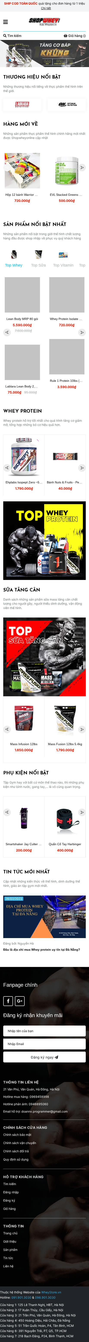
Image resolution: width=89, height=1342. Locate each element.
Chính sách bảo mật (17, 1134)
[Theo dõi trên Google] (20, 1001)
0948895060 (38, 1104)
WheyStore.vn (51, 1292)
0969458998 (39, 1096)
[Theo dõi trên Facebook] (8, 1001)
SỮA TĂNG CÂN (21, 590)
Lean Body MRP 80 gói (22, 319)
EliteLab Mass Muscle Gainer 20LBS (30, 744)
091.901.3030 (21, 1297)
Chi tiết (46, 8)
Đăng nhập (11, 1192)
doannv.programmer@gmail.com (44, 1111)
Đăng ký (9, 1200)
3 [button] (16, 60)
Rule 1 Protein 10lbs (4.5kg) (69, 380)
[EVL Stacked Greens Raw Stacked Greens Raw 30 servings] (67, 170)
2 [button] (13, 60)
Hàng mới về (20, 124)
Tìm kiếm (9, 1184)
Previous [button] (7, 167)
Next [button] (82, 167)
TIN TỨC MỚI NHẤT (26, 872)
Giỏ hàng (9, 1208)
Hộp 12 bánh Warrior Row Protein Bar (31, 194)
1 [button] (10, 60)
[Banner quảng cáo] (44, 540)
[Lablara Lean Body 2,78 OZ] (22, 362)
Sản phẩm (10, 1249)
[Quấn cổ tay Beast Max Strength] (23, 818)
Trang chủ (10, 1233)
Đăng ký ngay (43, 1057)
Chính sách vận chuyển (19, 1143)
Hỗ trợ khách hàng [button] (23, 1177)
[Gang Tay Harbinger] (64, 818)
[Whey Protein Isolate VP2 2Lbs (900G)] (67, 295)
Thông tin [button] (13, 1226)
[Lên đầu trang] (81, 1321)
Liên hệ (8, 1266)
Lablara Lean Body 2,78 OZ (24, 386)
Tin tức (8, 1258)
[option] (44, 53)
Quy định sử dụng (16, 1159)
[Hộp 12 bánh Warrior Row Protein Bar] (22, 170)
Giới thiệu (9, 1241)
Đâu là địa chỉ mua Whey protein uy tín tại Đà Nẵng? (41, 949)
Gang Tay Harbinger (65, 844)
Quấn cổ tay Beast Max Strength (28, 844)
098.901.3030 (45, 1297)
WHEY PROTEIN (22, 411)
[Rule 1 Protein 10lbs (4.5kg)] (67, 356)
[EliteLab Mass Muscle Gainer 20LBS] (23, 718)
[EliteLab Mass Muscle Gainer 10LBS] (65, 718)
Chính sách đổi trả (16, 1151)
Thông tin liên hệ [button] (21, 1082)
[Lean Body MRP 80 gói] (22, 295)
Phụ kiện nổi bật (26, 773)
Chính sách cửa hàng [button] (25, 1127)
